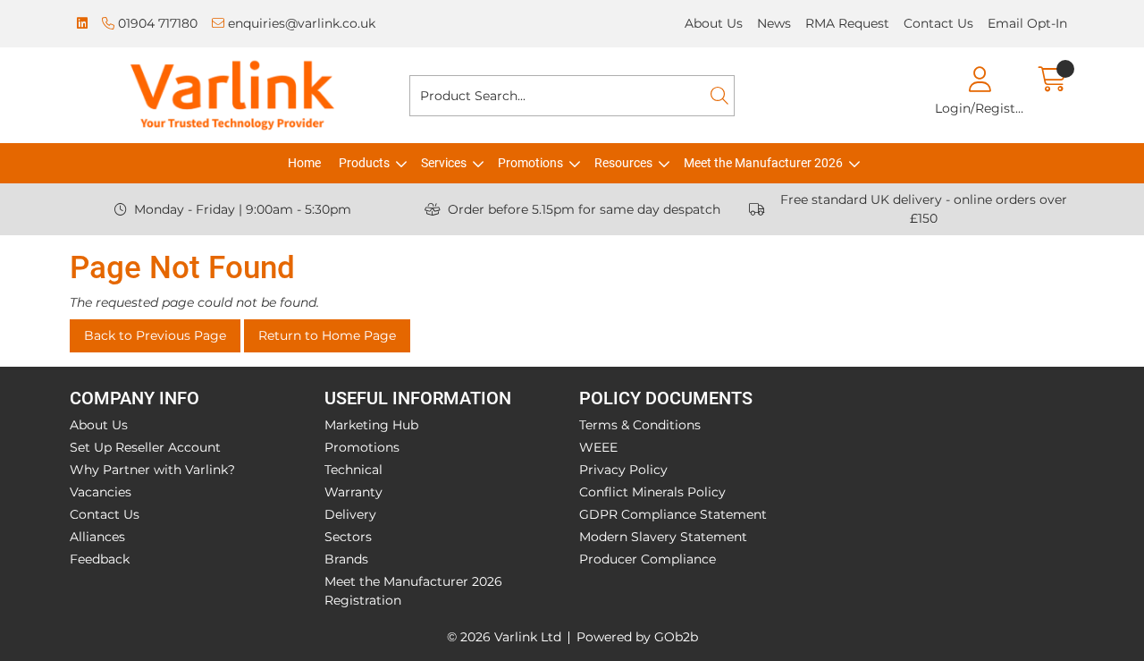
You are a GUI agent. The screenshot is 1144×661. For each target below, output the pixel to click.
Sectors (348, 537)
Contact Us (938, 23)
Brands (346, 559)
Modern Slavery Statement (663, 537)
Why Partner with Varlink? (152, 470)
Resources (623, 163)
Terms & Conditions (640, 425)
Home (304, 163)
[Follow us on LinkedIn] (82, 23)
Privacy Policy (623, 470)
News (774, 23)
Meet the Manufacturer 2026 (763, 163)
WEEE (598, 447)
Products (364, 163)
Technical (353, 470)
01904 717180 (156, 23)
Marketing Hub (371, 425)
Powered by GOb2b (637, 637)
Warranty (353, 492)
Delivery (350, 514)
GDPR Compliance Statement (673, 514)
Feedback (100, 559)
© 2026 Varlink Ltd (504, 637)
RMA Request (847, 23)
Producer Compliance (647, 559)
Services (444, 163)
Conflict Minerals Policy (652, 492)
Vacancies (100, 492)
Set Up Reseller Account (145, 447)
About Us (714, 23)
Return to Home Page (327, 335)
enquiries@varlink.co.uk (299, 23)
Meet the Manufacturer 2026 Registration (413, 590)
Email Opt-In (1027, 23)
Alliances (97, 537)
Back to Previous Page (155, 335)
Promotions (530, 163)
